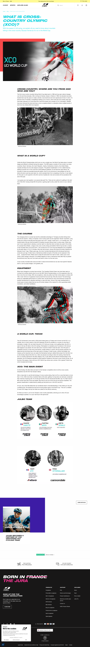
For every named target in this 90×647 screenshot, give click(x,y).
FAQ (61, 590)
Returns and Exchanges (65, 593)
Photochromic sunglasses (51, 610)
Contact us (62, 603)
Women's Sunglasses (50, 598)
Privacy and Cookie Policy (44, 644)
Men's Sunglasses (50, 596)
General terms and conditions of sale (31, 644)
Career (66, 644)
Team (75, 593)
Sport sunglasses (49, 613)
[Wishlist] (77, 5)
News (75, 590)
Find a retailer (77, 596)
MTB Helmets (49, 601)
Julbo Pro (76, 598)
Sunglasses (48, 590)
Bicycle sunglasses (50, 607)
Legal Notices (20, 644)
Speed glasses (49, 616)
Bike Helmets (49, 604)
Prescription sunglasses (51, 593)
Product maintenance (65, 596)
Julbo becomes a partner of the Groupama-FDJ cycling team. (14, 538)
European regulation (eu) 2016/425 (57, 644)
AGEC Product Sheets (65, 606)
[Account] (82, 5)
